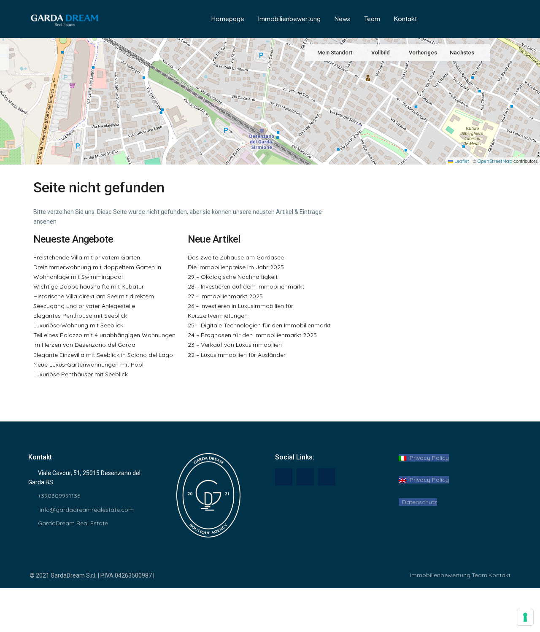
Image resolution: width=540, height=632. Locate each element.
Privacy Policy (427, 458)
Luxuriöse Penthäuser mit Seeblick (80, 374)
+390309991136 (59, 496)
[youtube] (305, 477)
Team (372, 19)
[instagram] (326, 477)
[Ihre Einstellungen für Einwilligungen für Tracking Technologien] (525, 617)
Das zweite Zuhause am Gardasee (236, 257)
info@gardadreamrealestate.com (86, 509)
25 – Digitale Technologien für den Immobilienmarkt (259, 325)
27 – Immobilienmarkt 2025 (225, 296)
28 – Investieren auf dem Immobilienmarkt (246, 286)
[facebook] (283, 477)
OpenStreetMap (495, 161)
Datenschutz (418, 502)
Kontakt (405, 19)
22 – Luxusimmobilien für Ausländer (237, 355)
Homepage (227, 19)
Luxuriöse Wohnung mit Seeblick (78, 325)
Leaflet (461, 161)
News (342, 19)
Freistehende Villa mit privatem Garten (86, 257)
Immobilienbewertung (289, 19)
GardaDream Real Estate (73, 523)
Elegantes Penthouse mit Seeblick (80, 315)
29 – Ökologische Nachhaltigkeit (233, 277)
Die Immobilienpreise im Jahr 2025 (236, 267)
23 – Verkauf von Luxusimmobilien (235, 344)
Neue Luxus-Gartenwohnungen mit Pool (88, 364)
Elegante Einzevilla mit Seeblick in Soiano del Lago (103, 355)
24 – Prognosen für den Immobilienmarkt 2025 (252, 335)
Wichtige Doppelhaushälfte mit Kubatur (88, 286)
